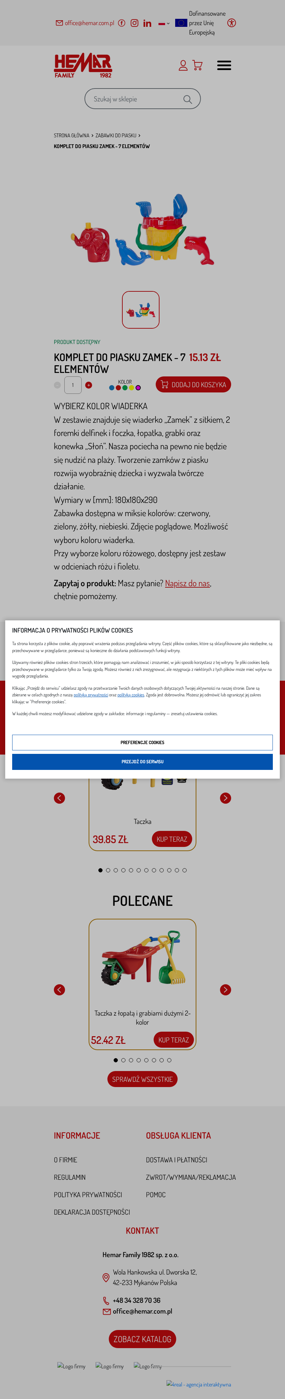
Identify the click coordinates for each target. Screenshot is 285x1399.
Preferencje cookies (142, 742)
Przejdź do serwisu (143, 761)
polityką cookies (130, 694)
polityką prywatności (91, 694)
